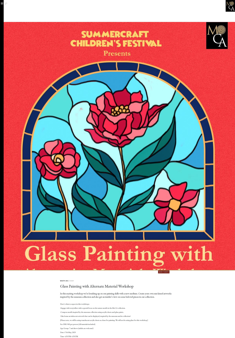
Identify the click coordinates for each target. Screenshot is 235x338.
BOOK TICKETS (164, 272)
